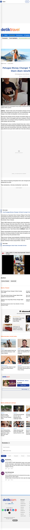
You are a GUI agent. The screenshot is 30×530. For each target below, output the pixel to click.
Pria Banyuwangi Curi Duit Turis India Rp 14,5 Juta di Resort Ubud (12, 304)
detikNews (23, 501)
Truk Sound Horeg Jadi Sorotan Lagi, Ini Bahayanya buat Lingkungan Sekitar (18, 416)
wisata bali (13, 281)
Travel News (12, 35)
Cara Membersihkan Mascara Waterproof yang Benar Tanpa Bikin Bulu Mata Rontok (5, 433)
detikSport (23, 510)
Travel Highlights (13, 38)
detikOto (22, 514)
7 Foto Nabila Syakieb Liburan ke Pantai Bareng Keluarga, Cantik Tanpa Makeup (8, 352)
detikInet (22, 507)
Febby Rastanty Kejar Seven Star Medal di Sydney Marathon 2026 (18, 431)
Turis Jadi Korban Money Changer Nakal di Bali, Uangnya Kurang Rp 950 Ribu (11, 296)
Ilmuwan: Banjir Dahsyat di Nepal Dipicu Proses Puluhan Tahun (6, 416)
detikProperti (23, 515)
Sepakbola (23, 512)
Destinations (19, 35)
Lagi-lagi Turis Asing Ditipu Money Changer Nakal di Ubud (12, 300)
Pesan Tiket (23, 385)
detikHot (22, 508)
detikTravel (3, 63)
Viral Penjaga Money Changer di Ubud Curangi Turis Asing (11, 292)
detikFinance (23, 505)
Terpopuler (5, 38)
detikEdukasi (23, 503)
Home (6, 35)
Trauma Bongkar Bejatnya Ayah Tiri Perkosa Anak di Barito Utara (8, 368)
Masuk (27, 1)
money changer (5, 281)
